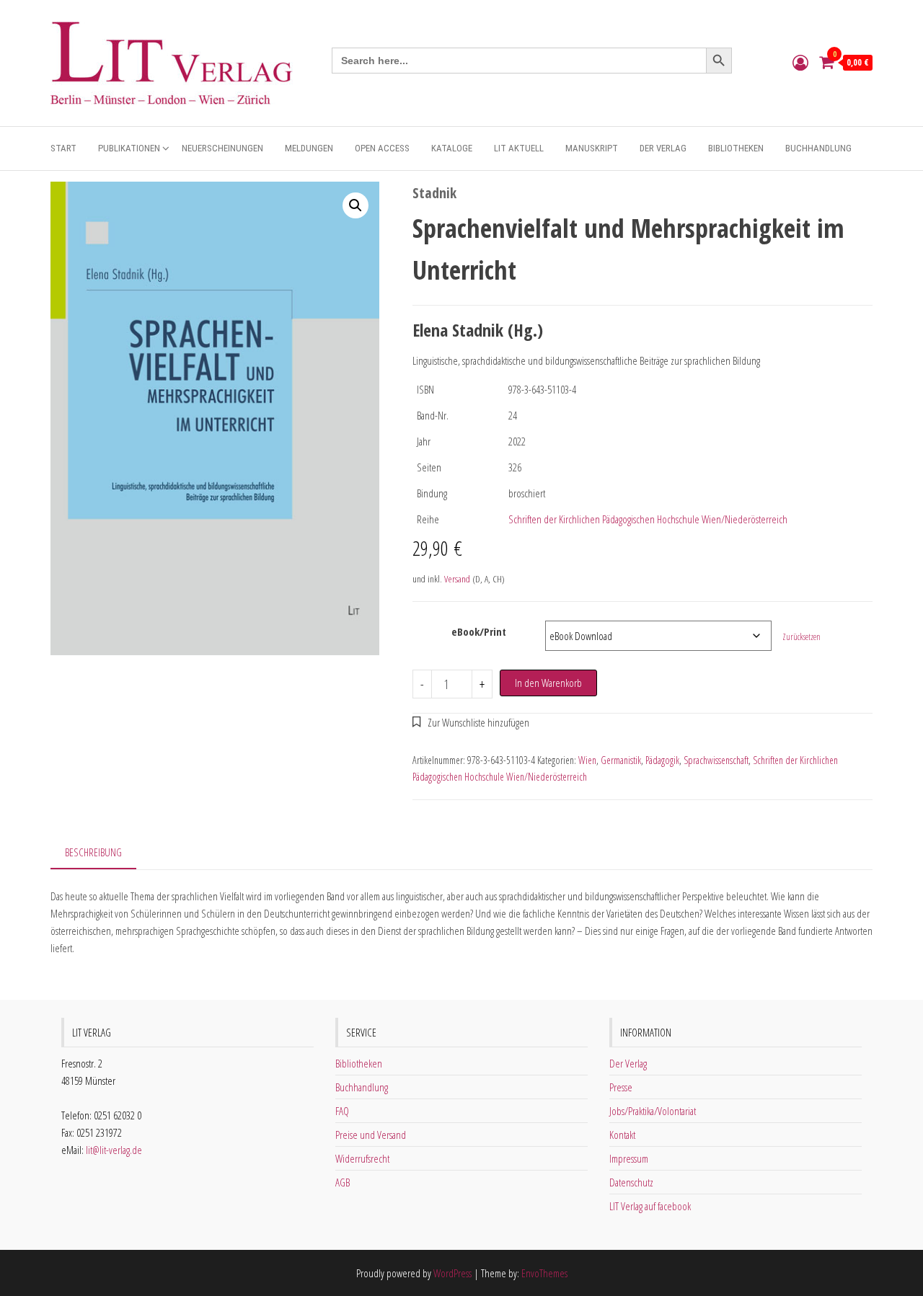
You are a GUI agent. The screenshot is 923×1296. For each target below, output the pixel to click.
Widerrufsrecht (362, 1158)
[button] (355, 205)
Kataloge (451, 148)
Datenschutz (631, 1182)
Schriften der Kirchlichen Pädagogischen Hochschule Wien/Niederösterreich (647, 519)
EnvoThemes (544, 1273)
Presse (620, 1087)
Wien (587, 760)
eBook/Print (478, 631)
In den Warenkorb (548, 682)
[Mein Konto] (800, 62)
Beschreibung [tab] (93, 852)
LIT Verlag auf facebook (650, 1206)
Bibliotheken (736, 148)
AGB (342, 1182)
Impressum (628, 1158)
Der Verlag (663, 148)
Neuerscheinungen (222, 148)
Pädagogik (662, 760)
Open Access (382, 148)
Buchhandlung (818, 148)
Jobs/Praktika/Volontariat (652, 1111)
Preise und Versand (370, 1134)
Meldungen (309, 148)
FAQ (342, 1111)
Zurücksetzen (801, 637)
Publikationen (129, 148)
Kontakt (622, 1134)
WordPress (452, 1273)
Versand (457, 578)
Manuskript (591, 148)
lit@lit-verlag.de (114, 1149)
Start (63, 148)
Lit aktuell (519, 148)
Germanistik (621, 760)
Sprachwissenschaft (716, 760)
